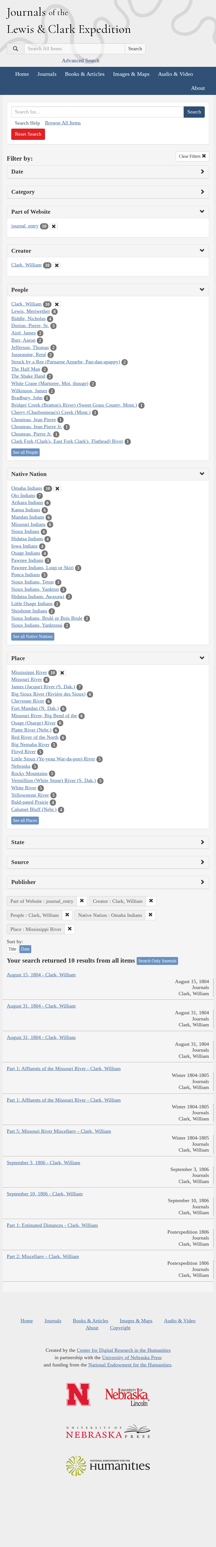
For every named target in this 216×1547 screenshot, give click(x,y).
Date (25, 949)
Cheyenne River (27, 701)
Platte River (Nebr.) (31, 730)
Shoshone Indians (29, 611)
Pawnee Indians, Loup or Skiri (42, 567)
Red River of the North (34, 737)
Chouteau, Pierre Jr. (31, 434)
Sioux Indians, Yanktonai (36, 625)
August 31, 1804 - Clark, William (41, 1006)
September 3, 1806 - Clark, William (43, 1162)
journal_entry (25, 226)
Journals (47, 74)
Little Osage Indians (32, 603)
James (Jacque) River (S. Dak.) (43, 686)
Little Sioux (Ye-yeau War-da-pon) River (53, 759)
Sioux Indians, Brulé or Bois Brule (46, 618)
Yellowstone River (30, 795)
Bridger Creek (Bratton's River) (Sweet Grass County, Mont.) (74, 405)
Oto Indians (23, 495)
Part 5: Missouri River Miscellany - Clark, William (59, 1131)
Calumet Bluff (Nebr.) (34, 809)
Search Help (27, 123)
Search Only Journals (157, 960)
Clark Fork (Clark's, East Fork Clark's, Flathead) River (67, 441)
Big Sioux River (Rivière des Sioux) (48, 694)
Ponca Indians (25, 574)
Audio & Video (175, 74)
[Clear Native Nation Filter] (57, 488)
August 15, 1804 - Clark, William (41, 975)
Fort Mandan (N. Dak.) (35, 708)
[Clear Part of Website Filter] (54, 226)
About (198, 88)
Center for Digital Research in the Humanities (124, 1350)
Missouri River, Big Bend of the (44, 715)
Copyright (120, 1327)
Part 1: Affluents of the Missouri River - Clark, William (64, 1068)
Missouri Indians (28, 524)
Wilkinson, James (29, 390)
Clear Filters (190, 156)
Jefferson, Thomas (30, 347)
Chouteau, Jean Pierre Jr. (36, 426)
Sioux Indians (25, 531)
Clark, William (26, 265)
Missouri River (26, 679)
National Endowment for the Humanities (129, 1365)
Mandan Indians (27, 517)
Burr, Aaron (23, 340)
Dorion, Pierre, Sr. (30, 325)
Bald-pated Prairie (29, 802)
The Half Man (25, 369)
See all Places (25, 820)
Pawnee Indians (27, 560)
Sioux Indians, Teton (32, 582)
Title (12, 949)
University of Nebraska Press (132, 1357)
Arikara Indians (27, 502)
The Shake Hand (28, 376)
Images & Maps (131, 74)
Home (22, 74)
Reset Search (28, 134)
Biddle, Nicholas (28, 318)
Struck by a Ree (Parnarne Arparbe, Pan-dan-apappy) (65, 361)
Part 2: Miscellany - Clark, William (43, 1256)
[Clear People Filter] (57, 304)
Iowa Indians (24, 546)
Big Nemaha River (30, 744)
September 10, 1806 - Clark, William (45, 1194)
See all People (25, 452)
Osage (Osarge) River (33, 723)
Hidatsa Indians (27, 538)
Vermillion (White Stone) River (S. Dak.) (53, 780)
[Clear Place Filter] (62, 673)
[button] (81, 901)
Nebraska (20, 766)
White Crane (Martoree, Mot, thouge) (49, 383)
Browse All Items (63, 123)
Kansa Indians (25, 509)
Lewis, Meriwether (30, 311)
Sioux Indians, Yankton (35, 589)
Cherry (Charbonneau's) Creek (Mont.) (51, 412)
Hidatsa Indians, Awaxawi (37, 596)
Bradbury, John (26, 397)
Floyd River (23, 751)
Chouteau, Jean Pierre (33, 419)
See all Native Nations (33, 636)
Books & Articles (85, 74)
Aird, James (23, 333)
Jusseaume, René (28, 354)
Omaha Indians (26, 488)
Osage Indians (25, 553)
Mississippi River (29, 672)
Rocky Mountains (29, 773)
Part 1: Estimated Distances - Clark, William (52, 1225)
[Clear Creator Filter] (57, 265)
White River (23, 787)
